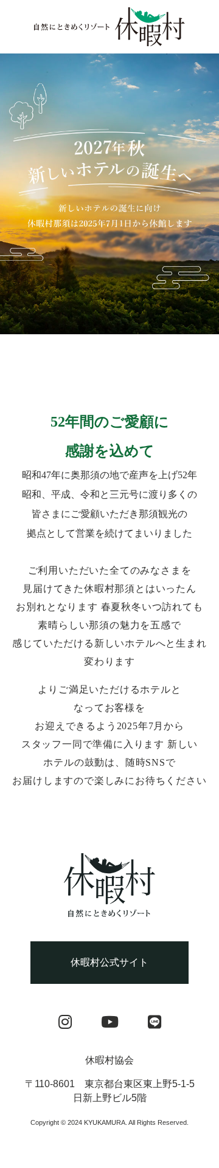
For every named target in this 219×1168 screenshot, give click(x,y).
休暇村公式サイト (109, 962)
